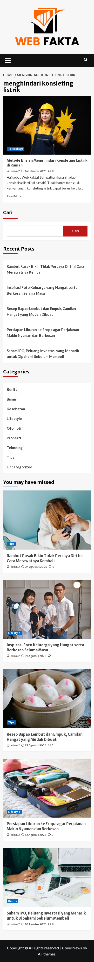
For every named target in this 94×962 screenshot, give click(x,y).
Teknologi (15, 148)
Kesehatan (16, 409)
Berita (12, 389)
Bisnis (12, 399)
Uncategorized (19, 467)
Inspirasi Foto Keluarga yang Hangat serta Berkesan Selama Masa (42, 290)
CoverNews (72, 948)
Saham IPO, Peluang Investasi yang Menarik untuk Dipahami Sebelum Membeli (43, 353)
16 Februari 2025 (36, 171)
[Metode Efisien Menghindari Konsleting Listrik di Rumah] (47, 125)
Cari (8, 212)
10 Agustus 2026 (36, 924)
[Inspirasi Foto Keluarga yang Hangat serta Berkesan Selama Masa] (47, 609)
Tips (10, 457)
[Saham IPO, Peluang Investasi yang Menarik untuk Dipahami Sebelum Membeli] (47, 877)
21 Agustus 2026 (35, 656)
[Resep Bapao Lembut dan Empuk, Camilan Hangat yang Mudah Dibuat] (47, 698)
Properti (14, 438)
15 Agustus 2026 (35, 745)
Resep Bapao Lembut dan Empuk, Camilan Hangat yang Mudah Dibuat (41, 311)
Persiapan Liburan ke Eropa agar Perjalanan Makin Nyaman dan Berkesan (43, 332)
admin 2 (15, 171)
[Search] (86, 59)
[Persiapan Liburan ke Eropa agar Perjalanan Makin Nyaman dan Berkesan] (47, 788)
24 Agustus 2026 (36, 566)
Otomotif (15, 428)
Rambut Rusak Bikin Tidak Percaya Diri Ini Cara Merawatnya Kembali (45, 269)
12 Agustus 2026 (35, 834)
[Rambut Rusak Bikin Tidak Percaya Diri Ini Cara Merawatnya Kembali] (47, 519)
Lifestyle (14, 418)
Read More (14, 196)
